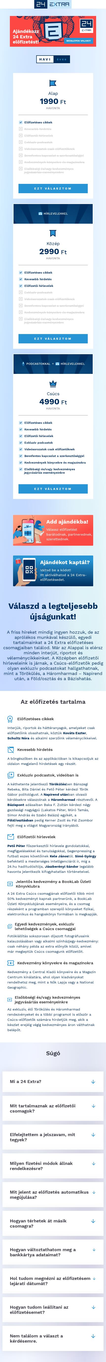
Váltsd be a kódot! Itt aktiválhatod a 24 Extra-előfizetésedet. (63, 575)
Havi (45, 59)
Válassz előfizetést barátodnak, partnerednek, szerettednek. (69, 534)
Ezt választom (53, 188)
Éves (62, 59)
